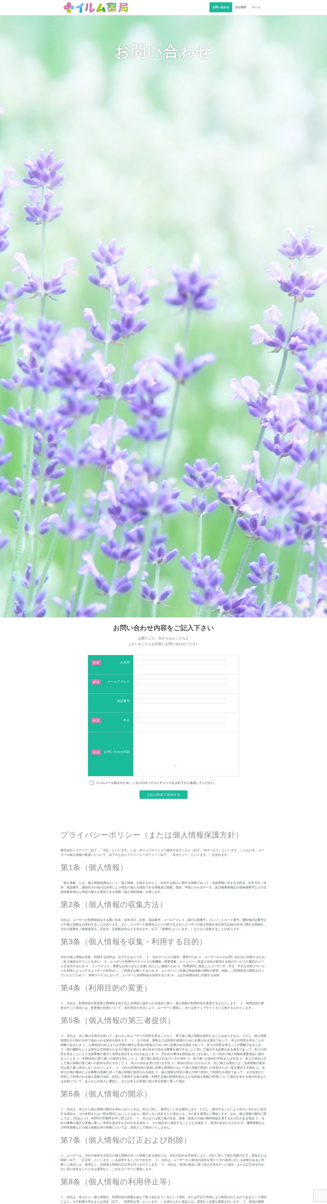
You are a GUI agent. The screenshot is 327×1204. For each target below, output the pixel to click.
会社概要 (240, 7)
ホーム (256, 7)
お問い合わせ (220, 7)
